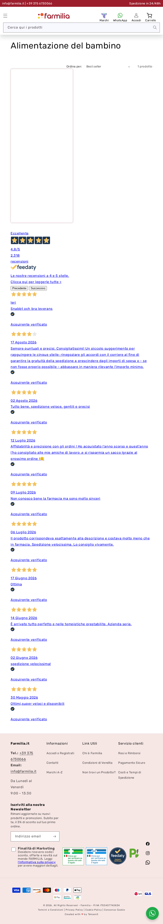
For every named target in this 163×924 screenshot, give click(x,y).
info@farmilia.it (13, 3)
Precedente (19, 288)
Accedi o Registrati (60, 753)
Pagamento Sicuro (131, 763)
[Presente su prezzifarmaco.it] (134, 858)
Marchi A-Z (54, 772)
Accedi (136, 20)
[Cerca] (155, 27)
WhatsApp (120, 20)
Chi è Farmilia (92, 753)
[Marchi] (104, 15)
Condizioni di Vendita (97, 763)
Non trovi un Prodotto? (98, 772)
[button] (5, 15)
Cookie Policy (93, 909)
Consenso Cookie (114, 909)
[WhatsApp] (120, 15)
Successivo (38, 288)
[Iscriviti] (54, 836)
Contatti (52, 763)
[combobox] (81, 27)
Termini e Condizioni (50, 909)
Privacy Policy (74, 909)
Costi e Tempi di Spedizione (129, 775)
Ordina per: (74, 66)
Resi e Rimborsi (129, 753)
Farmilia (86, 905)
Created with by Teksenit (81, 914)
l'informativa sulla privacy (37, 862)
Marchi (104, 20)
